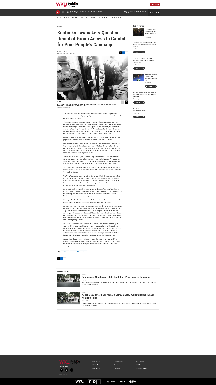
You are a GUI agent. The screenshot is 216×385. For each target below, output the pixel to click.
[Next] (126, 102)
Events (104, 17)
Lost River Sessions (141, 368)
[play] (57, 12)
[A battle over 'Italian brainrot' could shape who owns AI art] (138, 77)
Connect (74, 17)
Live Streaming (140, 361)
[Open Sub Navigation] (60, 17)
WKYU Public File (96, 361)
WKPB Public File (96, 365)
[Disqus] (108, 332)
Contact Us (117, 368)
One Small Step (116, 17)
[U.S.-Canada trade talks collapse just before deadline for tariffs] (138, 32)
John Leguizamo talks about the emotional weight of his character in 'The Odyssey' (143, 60)
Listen (65, 17)
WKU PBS (138, 365)
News (57, 17)
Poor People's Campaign (78, 251)
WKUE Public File (118, 361)
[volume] (62, 12)
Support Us (94, 17)
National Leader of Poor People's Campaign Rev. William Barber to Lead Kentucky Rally (118, 296)
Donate (156, 4)
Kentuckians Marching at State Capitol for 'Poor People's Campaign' (116, 277)
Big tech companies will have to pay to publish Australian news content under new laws (144, 94)
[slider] (65, 12)
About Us (84, 17)
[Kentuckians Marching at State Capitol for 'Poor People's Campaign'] (68, 280)
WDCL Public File (96, 368)
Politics (59, 26)
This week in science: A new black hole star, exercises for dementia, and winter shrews (145, 44)
